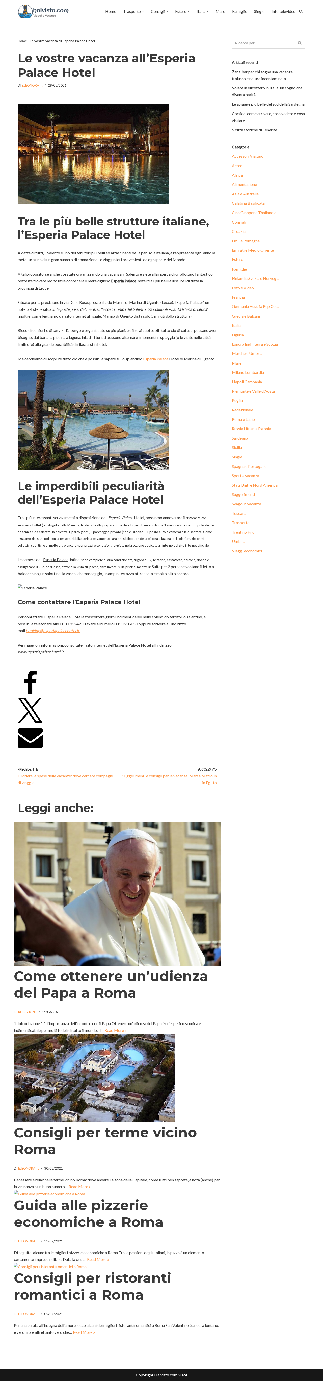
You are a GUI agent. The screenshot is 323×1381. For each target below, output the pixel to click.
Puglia (237, 400)
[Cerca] (301, 11)
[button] (143, 11)
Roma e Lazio (243, 419)
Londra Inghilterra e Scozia (255, 344)
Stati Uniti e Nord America (255, 485)
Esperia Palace (155, 358)
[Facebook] (30, 694)
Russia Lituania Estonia (251, 428)
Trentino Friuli (244, 532)
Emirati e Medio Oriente (253, 250)
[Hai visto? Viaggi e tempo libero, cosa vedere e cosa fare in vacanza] (44, 11)
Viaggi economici (247, 550)
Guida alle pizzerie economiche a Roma (89, 1213)
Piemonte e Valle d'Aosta (253, 391)
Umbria (238, 541)
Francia (238, 297)
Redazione (27, 1012)
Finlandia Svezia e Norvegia (255, 278)
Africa (237, 175)
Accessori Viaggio (247, 156)
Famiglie (239, 11)
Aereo (237, 165)
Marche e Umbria (247, 353)
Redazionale (242, 409)
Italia (236, 325)
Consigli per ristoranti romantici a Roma (92, 1286)
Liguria (238, 334)
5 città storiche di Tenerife (254, 129)
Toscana (239, 513)
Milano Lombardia (248, 372)
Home (110, 11)
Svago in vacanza (246, 503)
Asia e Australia (245, 193)
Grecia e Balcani (246, 316)
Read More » (115, 1030)
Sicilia (237, 447)
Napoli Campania (247, 381)
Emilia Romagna (246, 240)
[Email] (30, 748)
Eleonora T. (32, 85)
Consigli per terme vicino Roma (105, 1141)
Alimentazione (244, 184)
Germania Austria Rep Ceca (255, 306)
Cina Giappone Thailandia (254, 212)
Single (259, 11)
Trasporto (241, 522)
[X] (30, 721)
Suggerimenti (243, 494)
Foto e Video (243, 287)
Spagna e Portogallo (249, 466)
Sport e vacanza (245, 475)
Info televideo (283, 11)
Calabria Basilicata (248, 203)
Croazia (239, 231)
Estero (237, 259)
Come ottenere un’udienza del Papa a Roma (111, 984)
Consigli (239, 222)
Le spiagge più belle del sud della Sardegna (268, 104)
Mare (220, 11)
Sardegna (240, 438)
